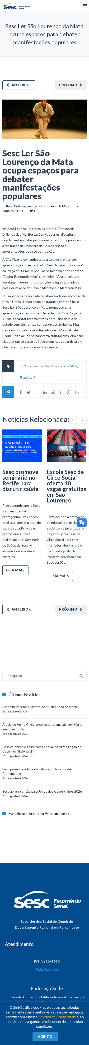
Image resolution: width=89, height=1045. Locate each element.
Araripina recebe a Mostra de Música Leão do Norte (40, 707)
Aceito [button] (45, 1036)
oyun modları (58, 640)
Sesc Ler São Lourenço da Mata (48, 206)
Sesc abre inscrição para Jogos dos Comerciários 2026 (42, 791)
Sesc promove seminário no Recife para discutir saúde (20, 480)
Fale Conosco (47, 969)
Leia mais (15, 570)
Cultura (7, 206)
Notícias (19, 206)
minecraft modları (15, 640)
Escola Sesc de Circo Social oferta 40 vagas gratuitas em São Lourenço (66, 486)
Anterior (21, 85)
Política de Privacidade (57, 1016)
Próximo (68, 85)
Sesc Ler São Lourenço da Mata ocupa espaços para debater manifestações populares (40, 174)
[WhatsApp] (37, 392)
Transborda (27, 377)
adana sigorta (39, 640)
